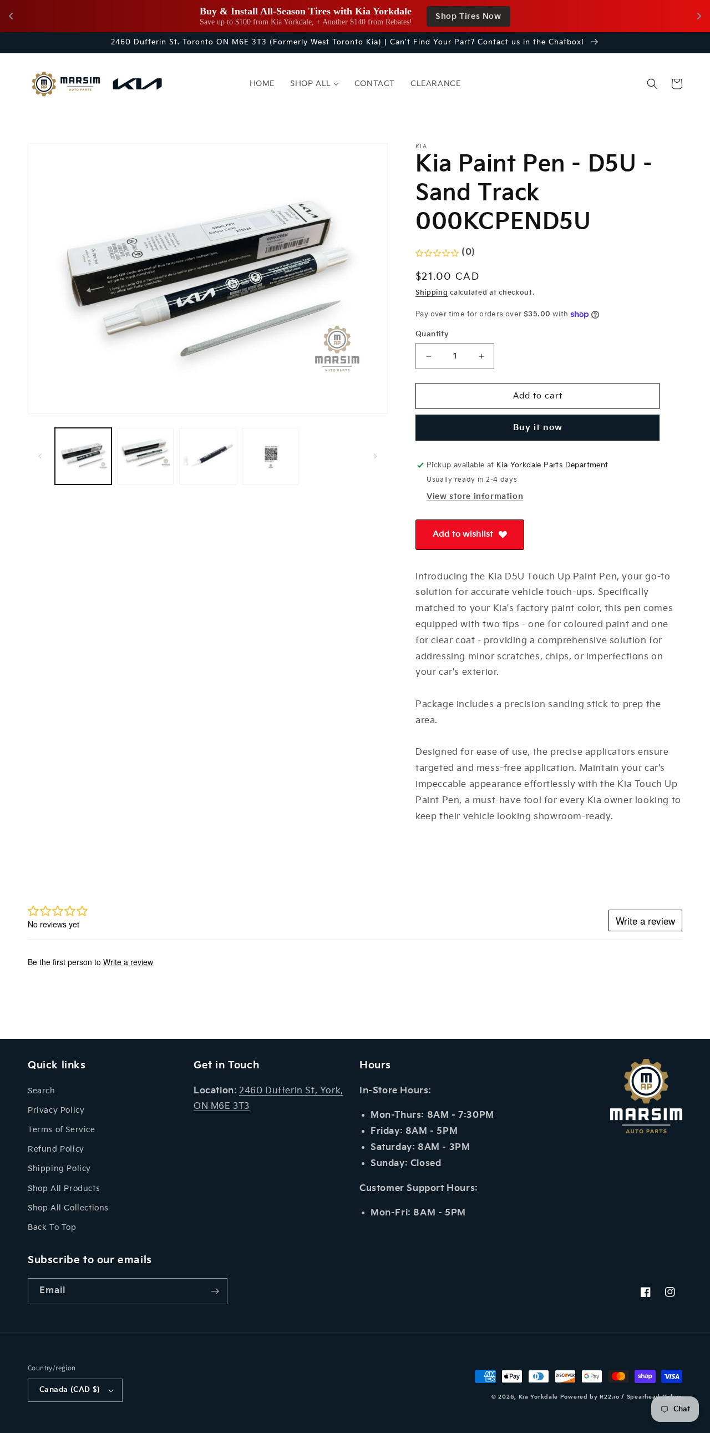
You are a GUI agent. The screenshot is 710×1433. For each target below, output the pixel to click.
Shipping (431, 293)
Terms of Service (61, 1129)
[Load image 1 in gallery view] (83, 456)
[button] (652, 84)
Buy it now (537, 427)
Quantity (432, 334)
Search (41, 1091)
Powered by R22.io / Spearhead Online (621, 1397)
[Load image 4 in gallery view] (270, 456)
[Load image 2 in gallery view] (145, 456)
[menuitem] (262, 83)
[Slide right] (375, 456)
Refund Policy (56, 1149)
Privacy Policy (56, 1110)
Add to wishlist (463, 534)
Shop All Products (64, 1188)
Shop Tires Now (468, 16)
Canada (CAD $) (69, 1389)
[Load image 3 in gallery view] (207, 456)
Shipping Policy (59, 1168)
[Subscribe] (214, 1291)
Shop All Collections (68, 1208)
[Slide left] (40, 456)
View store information (475, 496)
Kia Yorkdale (538, 1397)
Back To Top (52, 1227)
